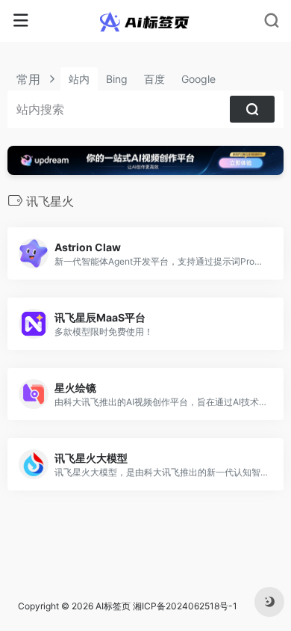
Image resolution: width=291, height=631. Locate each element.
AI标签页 (113, 606)
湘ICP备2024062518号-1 (185, 606)
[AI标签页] (146, 21)
